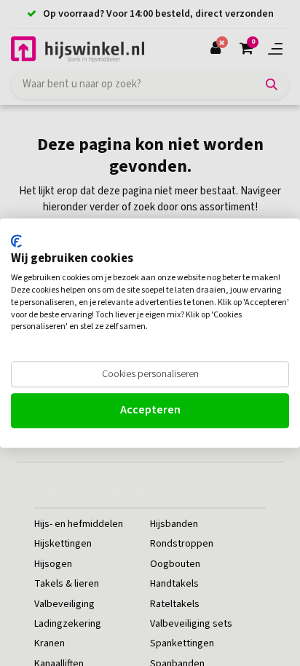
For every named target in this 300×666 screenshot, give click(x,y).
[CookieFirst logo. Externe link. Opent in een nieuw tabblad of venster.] (16, 240)
